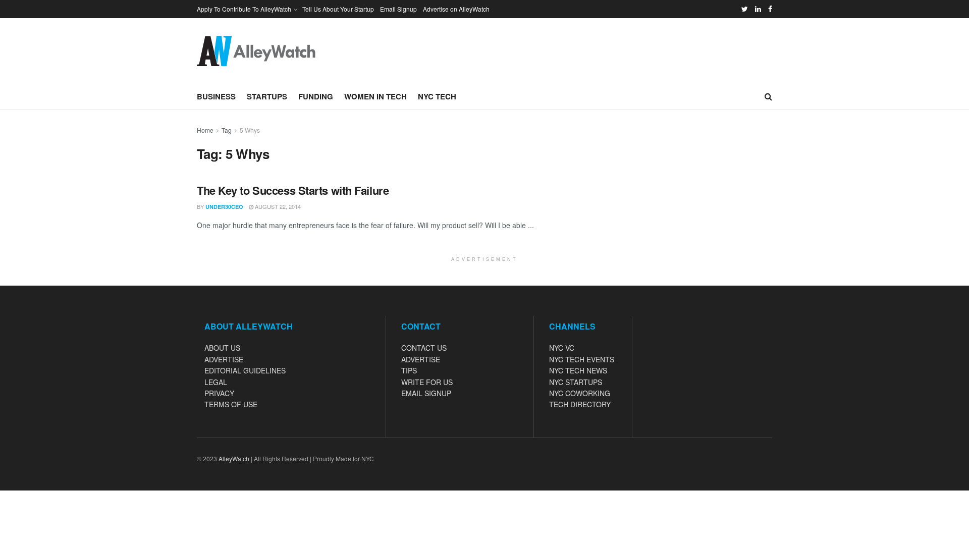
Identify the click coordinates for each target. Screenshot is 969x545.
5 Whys (250, 130)
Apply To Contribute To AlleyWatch (244, 9)
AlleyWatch (234, 458)
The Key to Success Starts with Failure (293, 190)
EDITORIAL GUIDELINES (245, 370)
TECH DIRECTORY (580, 404)
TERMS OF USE (230, 404)
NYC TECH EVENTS (581, 359)
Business (216, 96)
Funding (315, 96)
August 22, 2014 (277, 206)
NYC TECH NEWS (578, 370)
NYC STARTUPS (575, 382)
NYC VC (561, 348)
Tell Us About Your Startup (338, 9)
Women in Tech (375, 96)
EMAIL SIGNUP (426, 393)
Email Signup (398, 9)
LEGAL (215, 382)
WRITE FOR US (427, 382)
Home (205, 130)
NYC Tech (437, 96)
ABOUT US (222, 348)
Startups (267, 96)
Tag (227, 130)
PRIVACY (219, 393)
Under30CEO (224, 206)
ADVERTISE (223, 359)
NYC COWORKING (579, 393)
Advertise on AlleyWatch (456, 9)
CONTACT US (424, 348)
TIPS (409, 370)
